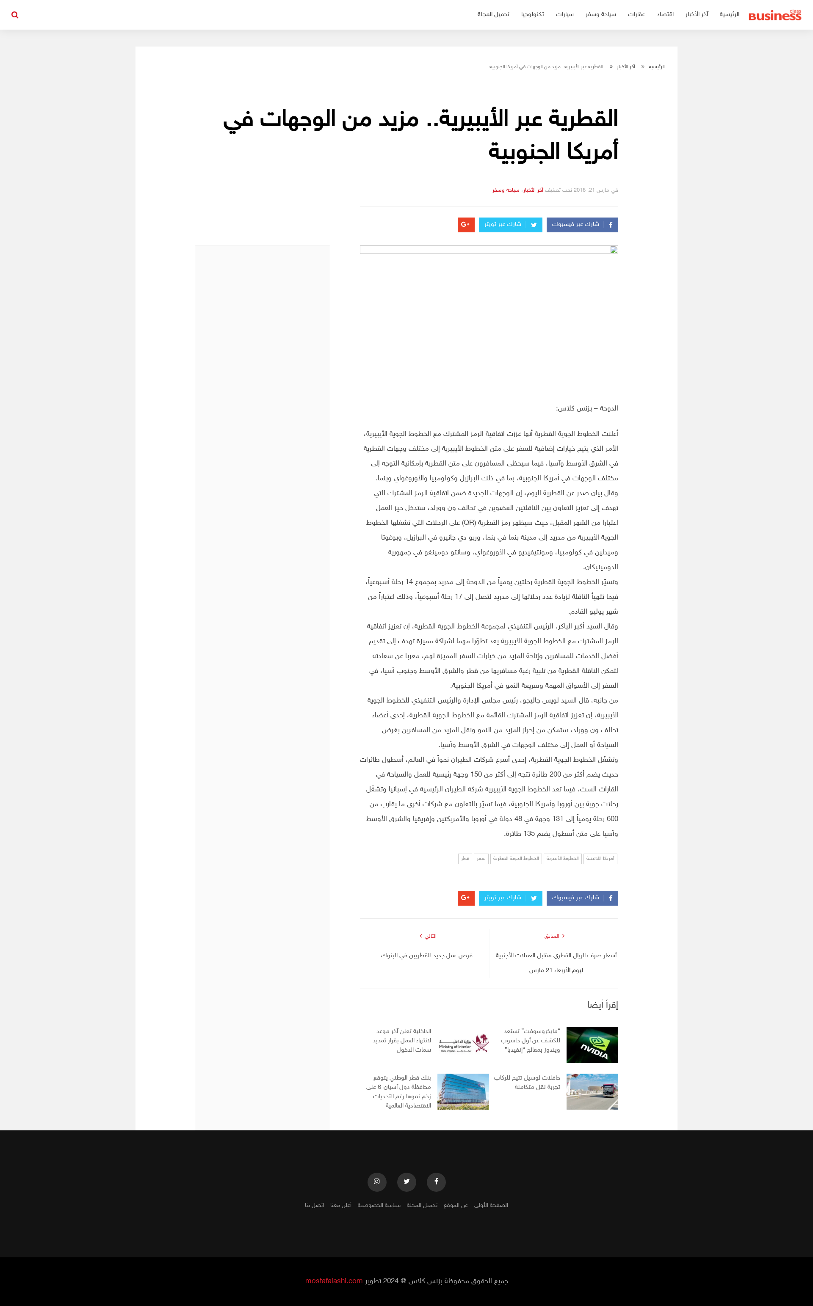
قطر (465, 859)
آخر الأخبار (697, 14)
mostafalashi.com (334, 1281)
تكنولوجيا (532, 14)
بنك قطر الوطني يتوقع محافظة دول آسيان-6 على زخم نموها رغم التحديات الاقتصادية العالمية (398, 1092)
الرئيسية (729, 14)
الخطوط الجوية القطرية (516, 859)
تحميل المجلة (493, 14)
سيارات (565, 14)
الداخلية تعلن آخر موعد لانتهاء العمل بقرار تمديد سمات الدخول (402, 1041)
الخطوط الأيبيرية (563, 859)
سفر (481, 859)
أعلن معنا (340, 1205)
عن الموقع (456, 1205)
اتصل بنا (314, 1205)
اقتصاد (665, 14)
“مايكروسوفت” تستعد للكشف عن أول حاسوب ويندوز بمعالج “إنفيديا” (530, 1041)
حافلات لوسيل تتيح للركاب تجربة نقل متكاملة (527, 1083)
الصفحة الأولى (491, 1205)
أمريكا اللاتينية (600, 859)
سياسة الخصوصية (379, 1205)
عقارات (636, 14)
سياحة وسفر (601, 14)
